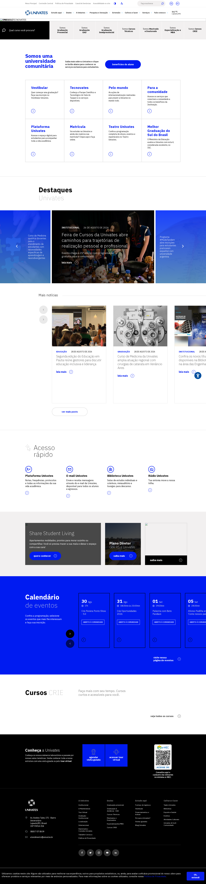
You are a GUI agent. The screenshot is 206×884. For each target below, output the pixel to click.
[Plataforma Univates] (177, 3)
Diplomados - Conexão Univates (85, 830)
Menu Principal (31, 3)
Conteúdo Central (46, 3)
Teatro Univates (170, 805)
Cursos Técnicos (113, 814)
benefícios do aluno (123, 64)
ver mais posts (70, 411)
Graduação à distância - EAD (113, 810)
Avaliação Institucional (83, 817)
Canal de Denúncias (83, 3)
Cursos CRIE (112, 827)
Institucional (83, 805)
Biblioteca (167, 809)
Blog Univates (140, 825)
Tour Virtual (82, 812)
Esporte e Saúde (170, 812)
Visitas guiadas (141, 821)
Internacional (83, 825)
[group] (103, 246)
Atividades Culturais (171, 819)
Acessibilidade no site (101, 3)
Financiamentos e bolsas (142, 813)
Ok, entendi (195, 876)
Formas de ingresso (143, 805)
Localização (83, 821)
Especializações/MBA (115, 824)
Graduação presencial (115, 805)
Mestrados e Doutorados (111, 819)
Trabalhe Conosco (85, 835)
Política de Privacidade (64, 3)
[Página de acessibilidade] (121, 3)
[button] (181, 246)
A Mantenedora (84, 809)
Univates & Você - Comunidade (170, 824)
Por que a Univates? (142, 818)
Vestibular (139, 809)
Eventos (167, 816)
